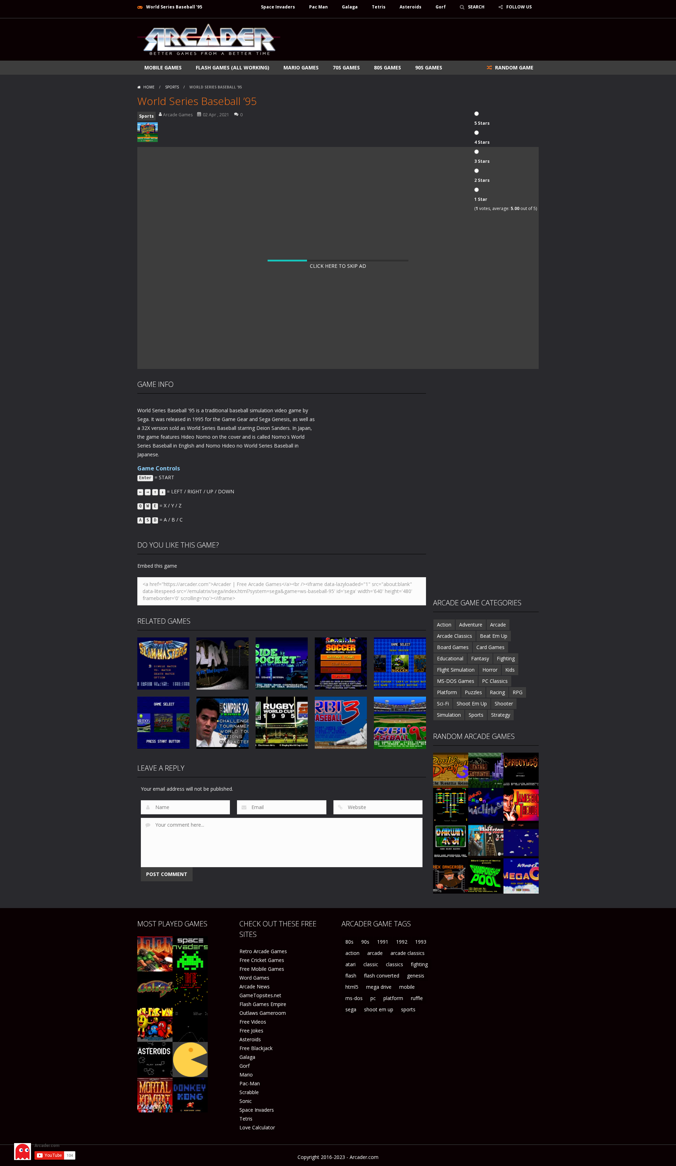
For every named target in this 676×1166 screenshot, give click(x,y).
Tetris (379, 7)
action (352, 953)
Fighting (506, 658)
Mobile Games (163, 67)
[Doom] (155, 953)
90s (365, 941)
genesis (415, 975)
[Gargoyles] (521, 769)
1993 (420, 941)
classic (370, 964)
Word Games (254, 977)
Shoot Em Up (472, 703)
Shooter (504, 703)
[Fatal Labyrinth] (485, 769)
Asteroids (410, 7)
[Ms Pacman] (155, 1023)
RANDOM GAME (513, 67)
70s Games (346, 67)
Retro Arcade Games (263, 951)
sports (408, 1009)
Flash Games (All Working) (232, 67)
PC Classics (495, 681)
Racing (497, 692)
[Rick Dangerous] (450, 875)
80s (349, 941)
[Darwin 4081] (450, 840)
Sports (172, 87)
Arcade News (254, 986)
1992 (401, 941)
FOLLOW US (519, 7)
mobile (407, 986)
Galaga (350, 7)
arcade (375, 953)
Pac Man (318, 7)
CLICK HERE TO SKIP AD (338, 266)
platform (393, 998)
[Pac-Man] (190, 1059)
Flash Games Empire (262, 1004)
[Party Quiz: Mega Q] (521, 875)
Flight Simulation (456, 669)
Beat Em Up (493, 636)
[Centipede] (190, 988)
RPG (517, 692)
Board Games (453, 647)
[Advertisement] (410, 39)
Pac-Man (249, 1083)
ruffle (417, 998)
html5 (351, 986)
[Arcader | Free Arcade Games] (208, 38)
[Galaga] (155, 988)
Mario (246, 1074)
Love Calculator (257, 1127)
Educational (450, 658)
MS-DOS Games (455, 681)
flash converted (381, 975)
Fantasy (480, 658)
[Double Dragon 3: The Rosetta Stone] (450, 769)
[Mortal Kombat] (155, 1094)
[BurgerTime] (450, 805)
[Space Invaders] (190, 953)
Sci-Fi (443, 703)
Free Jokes (251, 1030)
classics (394, 964)
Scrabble (249, 1092)
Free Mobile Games (261, 969)
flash (350, 975)
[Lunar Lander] (190, 1023)
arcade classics (407, 953)
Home (149, 87)
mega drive (379, 986)
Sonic (245, 1101)
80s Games (387, 67)
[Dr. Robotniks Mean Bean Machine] (485, 805)
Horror (489, 669)
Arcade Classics (454, 636)
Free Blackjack (256, 1048)
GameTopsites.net (260, 995)
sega (350, 1009)
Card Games (490, 647)
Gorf (441, 7)
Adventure (470, 624)
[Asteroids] (155, 1059)
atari (350, 964)
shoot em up (378, 1009)
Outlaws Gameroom (262, 1013)
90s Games (428, 67)
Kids (510, 669)
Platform (447, 692)
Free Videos (252, 1021)
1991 (382, 941)
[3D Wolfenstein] (485, 840)
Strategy (500, 714)
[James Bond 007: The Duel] (521, 805)
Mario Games (301, 67)
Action (444, 624)
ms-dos (354, 998)
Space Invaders (278, 7)
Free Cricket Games (261, 960)
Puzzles (473, 692)
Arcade (498, 624)
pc (373, 998)
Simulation (449, 714)
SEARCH (476, 7)
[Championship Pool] (485, 875)
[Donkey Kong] (190, 1094)
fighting (419, 964)
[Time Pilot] (521, 840)
